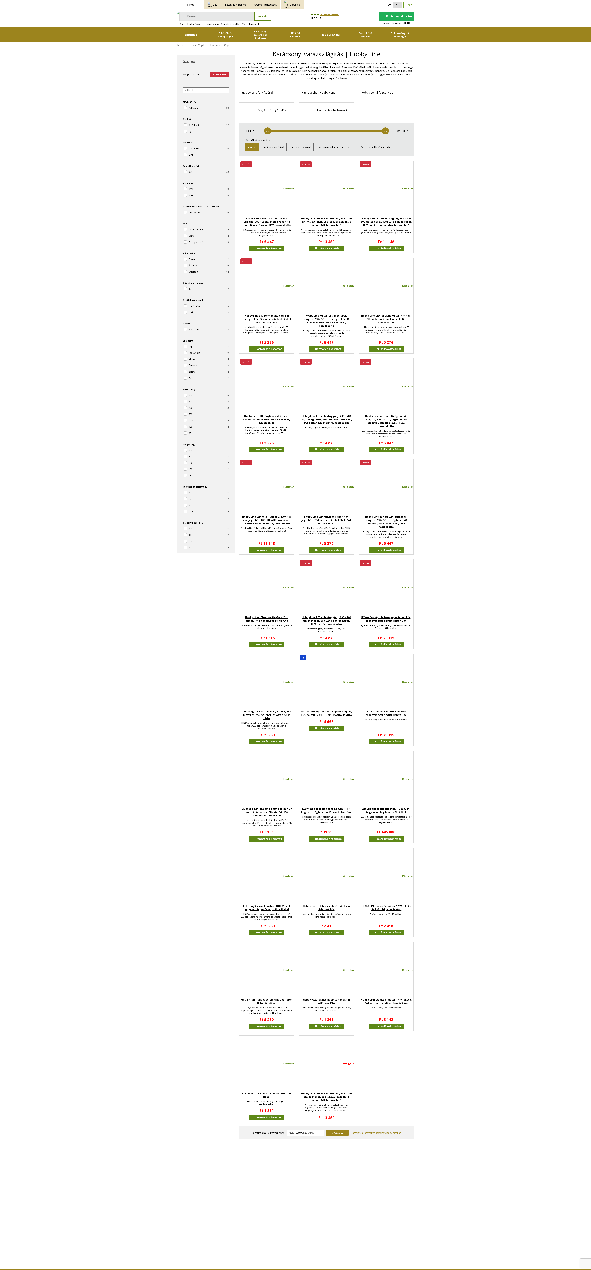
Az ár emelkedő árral (273, 147)
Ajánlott (252, 147)
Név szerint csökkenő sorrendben (375, 147)
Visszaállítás (219, 74)
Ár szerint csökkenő (301, 147)
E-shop (190, 4)
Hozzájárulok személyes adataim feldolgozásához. (376, 1132)
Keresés (262, 16)
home (180, 45)
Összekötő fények (196, 45)
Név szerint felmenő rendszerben (334, 147)
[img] (178, 13)
